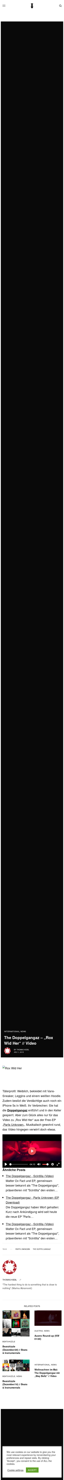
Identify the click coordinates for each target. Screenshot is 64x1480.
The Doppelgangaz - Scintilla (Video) (30, 1176)
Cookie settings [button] (15, 1470)
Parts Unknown (13, 1124)
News (23, 1031)
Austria (38, 1330)
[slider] (18, 1164)
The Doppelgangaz (42, 1249)
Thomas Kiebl (23, 1049)
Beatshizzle (8, 1341)
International (12, 1031)
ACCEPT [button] (32, 1470)
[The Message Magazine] (32, 5)
